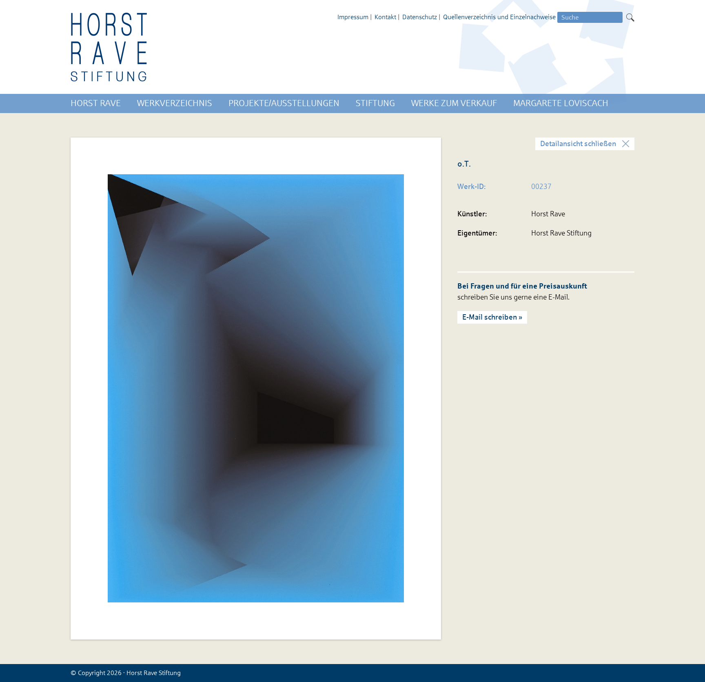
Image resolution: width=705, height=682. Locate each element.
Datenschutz (419, 16)
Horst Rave (96, 103)
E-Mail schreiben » (492, 317)
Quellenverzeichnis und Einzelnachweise (499, 16)
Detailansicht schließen (578, 144)
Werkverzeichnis (174, 103)
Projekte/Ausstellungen (283, 103)
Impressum (352, 16)
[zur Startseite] (109, 47)
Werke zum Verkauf (454, 103)
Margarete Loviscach (560, 103)
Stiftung (375, 103)
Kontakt (385, 16)
